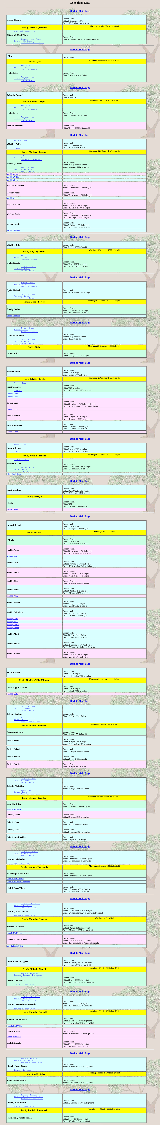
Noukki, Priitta (12, 596)
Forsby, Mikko (21, 383)
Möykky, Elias (21, 67)
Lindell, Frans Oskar (15, 946)
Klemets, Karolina (23, 1070)
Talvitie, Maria (22, 79)
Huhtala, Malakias (14, 809)
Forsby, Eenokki (13, 316)
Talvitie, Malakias (23, 854)
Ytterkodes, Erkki (23, 158)
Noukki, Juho (12, 556)
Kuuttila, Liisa (22, 863)
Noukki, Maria (28, 171)
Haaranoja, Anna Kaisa (25, 915)
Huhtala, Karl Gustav (15, 879)
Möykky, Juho (12, 198)
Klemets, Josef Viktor (32, 39)
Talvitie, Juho (28, 77)
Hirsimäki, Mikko (14, 474)
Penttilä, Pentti (29, 167)
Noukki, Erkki (12, 622)
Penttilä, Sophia (29, 69)
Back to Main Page (80, 11)
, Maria (18, 452)
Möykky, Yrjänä (13, 177)
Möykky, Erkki (28, 65)
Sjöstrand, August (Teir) (26, 31)
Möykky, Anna (12, 174)
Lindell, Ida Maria (14, 1036)
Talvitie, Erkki (12, 396)
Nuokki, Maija (12, 694)
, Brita (18, 391)
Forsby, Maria (28, 81)
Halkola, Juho (21, 140)
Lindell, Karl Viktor (14, 1026)
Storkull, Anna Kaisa (24, 985)
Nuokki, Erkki (21, 444)
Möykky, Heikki (13, 230)
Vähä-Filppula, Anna (31, 722)
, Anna (17, 148)
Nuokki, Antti (28, 718)
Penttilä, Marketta (23, 169)
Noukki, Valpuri (13, 628)
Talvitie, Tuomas (13, 393)
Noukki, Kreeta (13, 625)
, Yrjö (24, 156)
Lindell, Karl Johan (14, 933)
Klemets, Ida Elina (23, 41)
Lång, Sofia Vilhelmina (32, 43)
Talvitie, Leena (12, 409)
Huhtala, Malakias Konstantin (18, 882)
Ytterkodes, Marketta (31, 160)
